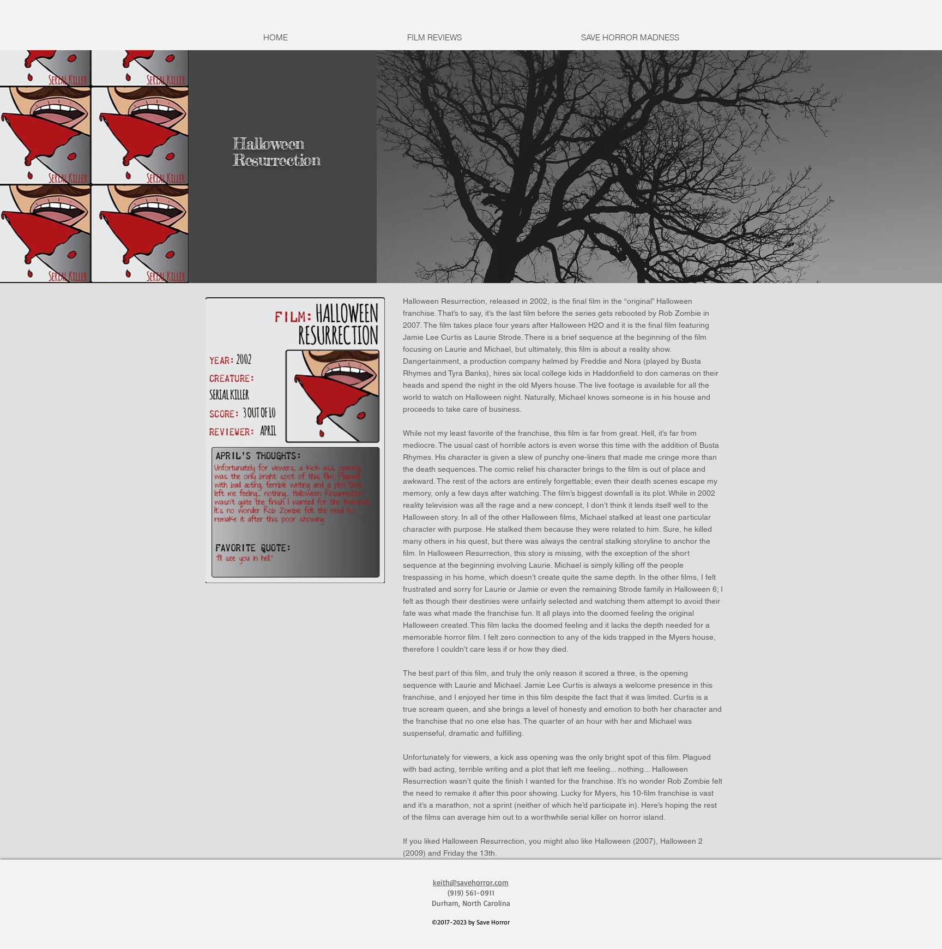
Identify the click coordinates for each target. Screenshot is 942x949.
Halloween (268, 143)
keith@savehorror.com (471, 882)
